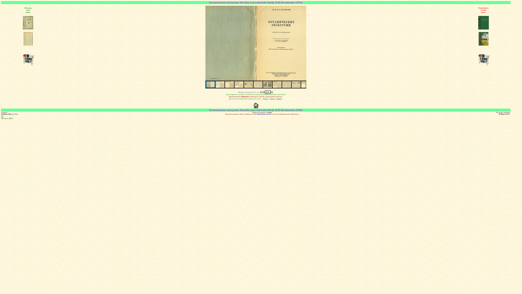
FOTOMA (266, 92)
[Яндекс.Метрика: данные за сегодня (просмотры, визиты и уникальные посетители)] (7, 117)
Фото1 (265, 99)
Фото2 (272, 99)
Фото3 (279, 99)
